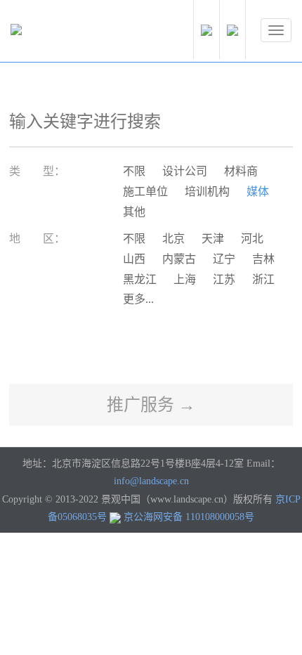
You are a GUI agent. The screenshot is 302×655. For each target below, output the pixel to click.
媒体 (258, 191)
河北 (252, 239)
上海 (184, 279)
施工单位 (145, 191)
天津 (213, 239)
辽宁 (224, 259)
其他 (134, 212)
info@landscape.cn (151, 481)
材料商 (241, 171)
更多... (138, 299)
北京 (173, 239)
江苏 (224, 279)
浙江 (263, 279)
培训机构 (207, 191)
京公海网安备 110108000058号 (189, 517)
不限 (134, 171)
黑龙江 (140, 279)
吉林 (263, 259)
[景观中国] (60, 33)
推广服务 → (151, 405)
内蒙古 (179, 259)
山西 (134, 259)
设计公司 (184, 171)
